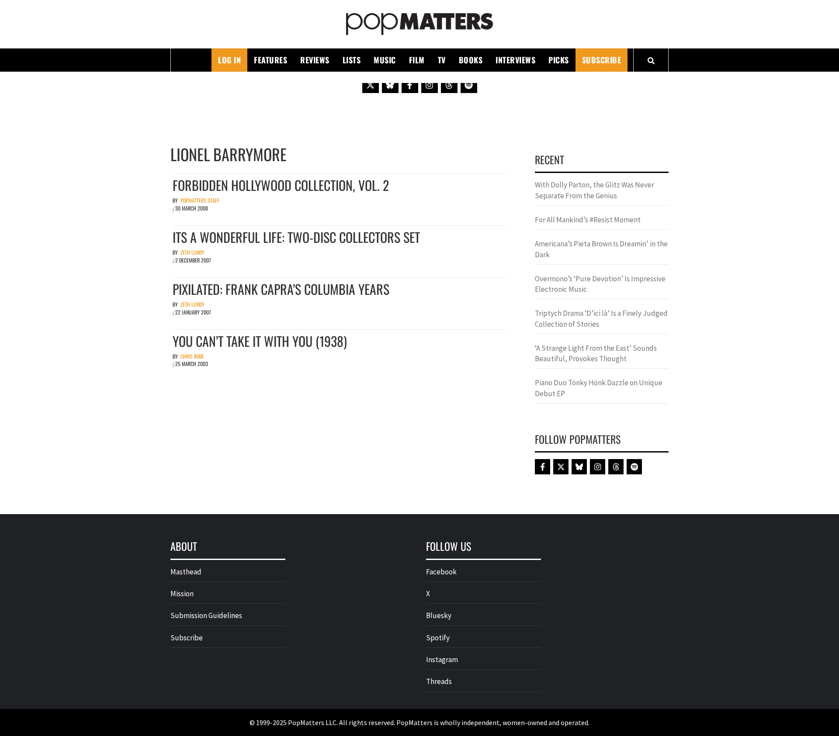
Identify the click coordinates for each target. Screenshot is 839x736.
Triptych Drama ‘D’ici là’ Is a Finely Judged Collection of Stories (601, 318)
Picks (558, 60)
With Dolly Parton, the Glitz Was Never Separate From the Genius (594, 190)
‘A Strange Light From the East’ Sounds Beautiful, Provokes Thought (596, 353)
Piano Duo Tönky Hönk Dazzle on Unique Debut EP (598, 388)
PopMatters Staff (199, 200)
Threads (439, 681)
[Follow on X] (370, 84)
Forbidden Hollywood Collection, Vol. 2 (281, 185)
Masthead (185, 572)
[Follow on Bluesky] (390, 84)
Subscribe (601, 60)
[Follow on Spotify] (469, 84)
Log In (229, 60)
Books (471, 60)
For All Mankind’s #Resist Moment (588, 220)
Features (270, 60)
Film (417, 60)
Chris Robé (192, 356)
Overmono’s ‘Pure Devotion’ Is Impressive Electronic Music (600, 284)
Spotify (438, 638)
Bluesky (438, 615)
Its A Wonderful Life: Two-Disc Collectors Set (296, 237)
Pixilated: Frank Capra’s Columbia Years (281, 289)
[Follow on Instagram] (429, 84)
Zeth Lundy (192, 252)
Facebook (441, 572)
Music (385, 60)
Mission (182, 593)
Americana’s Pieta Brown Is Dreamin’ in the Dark (601, 249)
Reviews (314, 60)
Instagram (442, 659)
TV (442, 60)
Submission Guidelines (206, 615)
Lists (352, 60)
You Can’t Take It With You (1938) (260, 341)
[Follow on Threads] (449, 84)
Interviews (515, 60)
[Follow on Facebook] (410, 84)
